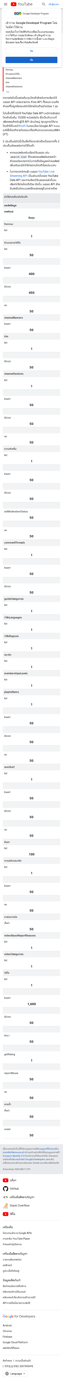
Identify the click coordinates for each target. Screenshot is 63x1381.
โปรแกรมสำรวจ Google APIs (17, 1233)
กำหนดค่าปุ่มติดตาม (12, 1244)
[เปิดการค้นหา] (44, 4)
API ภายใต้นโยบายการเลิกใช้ (16, 1303)
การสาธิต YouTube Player (16, 1238)
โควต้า (22, 126)
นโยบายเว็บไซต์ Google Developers (28, 1159)
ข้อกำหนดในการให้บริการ (14, 1286)
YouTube (25, 4)
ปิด (31, 51)
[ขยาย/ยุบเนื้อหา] (8, 91)
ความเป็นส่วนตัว (23, 1360)
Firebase (7, 1336)
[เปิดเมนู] (5, 4)
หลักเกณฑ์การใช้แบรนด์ (14, 1291)
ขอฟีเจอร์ (7, 1265)
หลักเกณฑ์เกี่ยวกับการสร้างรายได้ (19, 1297)
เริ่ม (31, 60)
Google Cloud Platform (15, 1342)
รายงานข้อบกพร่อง (12, 1259)
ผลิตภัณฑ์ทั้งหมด (11, 1348)
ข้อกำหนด (7, 1360)
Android (7, 1325)
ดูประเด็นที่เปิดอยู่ (11, 1270)
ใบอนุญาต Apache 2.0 (13, 1155)
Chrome (7, 1331)
